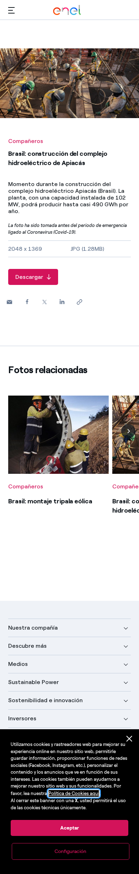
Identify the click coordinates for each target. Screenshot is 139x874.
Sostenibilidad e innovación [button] (45, 700)
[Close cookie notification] (129, 739)
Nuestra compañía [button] (33, 627)
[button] (11, 10)
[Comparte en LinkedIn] (62, 302)
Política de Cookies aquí (73, 793)
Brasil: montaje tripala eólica (50, 501)
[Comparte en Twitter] (44, 302)
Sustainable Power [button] (33, 682)
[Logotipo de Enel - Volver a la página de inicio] (67, 10)
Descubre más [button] (27, 645)
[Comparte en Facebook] (27, 302)
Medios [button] (18, 664)
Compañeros (25, 141)
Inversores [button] (22, 718)
